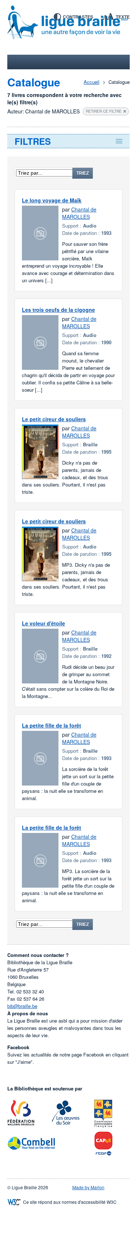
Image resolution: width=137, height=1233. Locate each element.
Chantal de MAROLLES (79, 213)
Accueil (91, 81)
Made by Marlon (88, 1187)
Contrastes (78, 16)
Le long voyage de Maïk (51, 200)
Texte (123, 16)
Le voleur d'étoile (43, 623)
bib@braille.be (22, 1006)
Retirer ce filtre (104, 111)
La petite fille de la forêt (51, 725)
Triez (82, 173)
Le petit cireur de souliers (54, 419)
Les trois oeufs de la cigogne (58, 309)
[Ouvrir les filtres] (68, 141)
